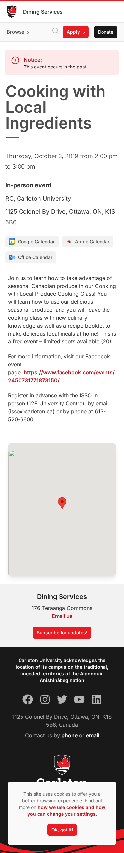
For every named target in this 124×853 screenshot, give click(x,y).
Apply (73, 32)
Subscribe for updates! (62, 632)
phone (70, 735)
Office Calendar (35, 257)
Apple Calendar (92, 241)
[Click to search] (55, 32)
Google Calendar (36, 241)
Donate (105, 32)
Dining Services (42, 11)
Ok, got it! (62, 829)
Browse (15, 32)
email (92, 735)
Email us (62, 616)
